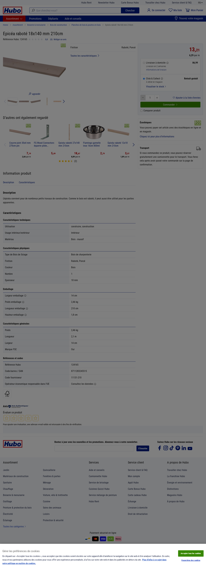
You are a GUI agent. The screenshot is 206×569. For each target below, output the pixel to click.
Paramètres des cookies (190, 560)
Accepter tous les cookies (191, 553)
